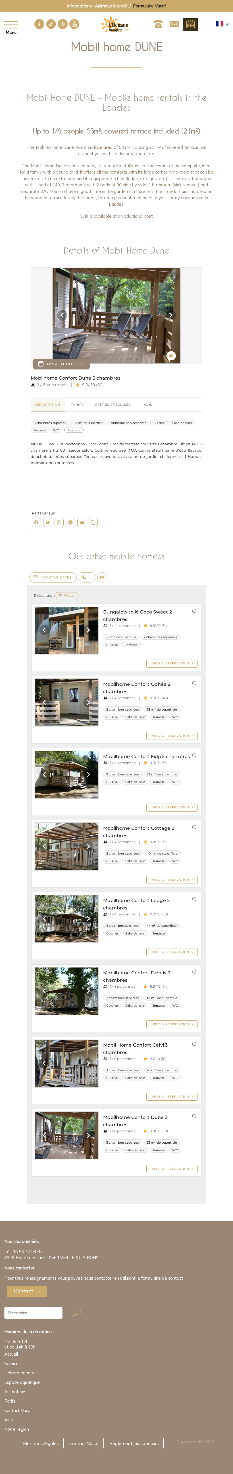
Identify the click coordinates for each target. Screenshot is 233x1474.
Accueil (11, 1354)
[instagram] (62, 27)
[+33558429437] (158, 24)
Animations (15, 1391)
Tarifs (10, 1401)
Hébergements (19, 1373)
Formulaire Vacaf (149, 6)
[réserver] (190, 24)
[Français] (222, 25)
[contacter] (174, 24)
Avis (8, 1419)
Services (12, 1363)
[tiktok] (51, 27)
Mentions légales (41, 1443)
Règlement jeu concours (134, 1443)
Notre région (16, 1429)
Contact (23, 1291)
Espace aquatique (22, 1382)
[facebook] (39, 27)
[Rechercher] (76, 1313)
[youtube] (74, 27)
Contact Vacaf (18, 1410)
